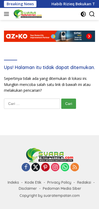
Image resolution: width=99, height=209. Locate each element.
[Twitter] (35, 167)
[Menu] (7, 13)
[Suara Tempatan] (27, 13)
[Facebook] (26, 167)
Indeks (13, 182)
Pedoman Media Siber (62, 188)
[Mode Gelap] (83, 14)
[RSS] (74, 167)
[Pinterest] (45, 167)
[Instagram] (55, 167)
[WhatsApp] (65, 167)
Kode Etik (33, 182)
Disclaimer (28, 188)
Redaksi (84, 182)
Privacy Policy (59, 182)
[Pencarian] (92, 14)
